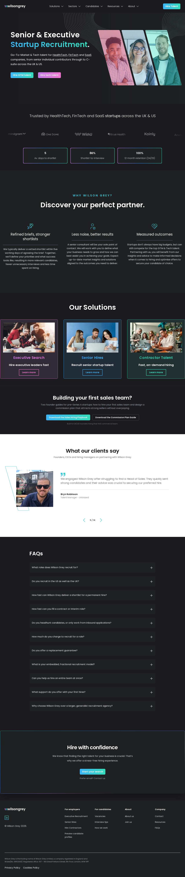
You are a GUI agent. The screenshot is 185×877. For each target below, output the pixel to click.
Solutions (54, 6)
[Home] (15, 6)
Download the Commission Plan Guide (115, 417)
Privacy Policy (12, 867)
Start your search (92, 771)
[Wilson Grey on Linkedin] (7, 818)
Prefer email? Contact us (92, 778)
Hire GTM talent (22, 75)
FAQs (157, 827)
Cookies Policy (31, 867)
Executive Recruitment (76, 816)
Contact (159, 816)
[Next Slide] (101, 520)
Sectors (72, 6)
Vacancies (100, 816)
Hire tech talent (49, 75)
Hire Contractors (73, 827)
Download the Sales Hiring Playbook (68, 417)
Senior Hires (70, 822)
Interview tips (101, 822)
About (131, 6)
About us (129, 816)
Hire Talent (171, 6)
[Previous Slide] (84, 520)
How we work (101, 827)
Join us (128, 822)
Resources (113, 6)
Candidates (92, 6)
